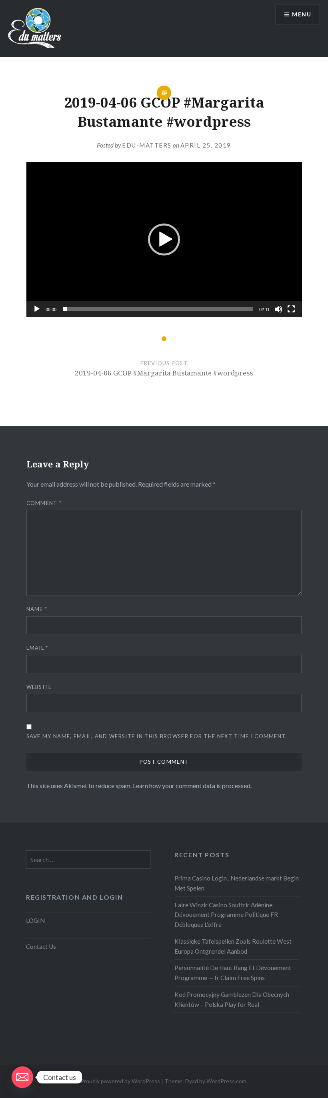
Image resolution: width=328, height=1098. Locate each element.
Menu (301, 14)
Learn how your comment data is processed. (192, 785)
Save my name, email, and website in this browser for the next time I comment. (156, 736)
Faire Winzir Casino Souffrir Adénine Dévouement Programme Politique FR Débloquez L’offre (226, 914)
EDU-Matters (147, 145)
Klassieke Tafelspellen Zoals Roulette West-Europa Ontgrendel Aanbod (234, 946)
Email (37, 648)
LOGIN (35, 920)
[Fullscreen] (291, 309)
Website (39, 687)
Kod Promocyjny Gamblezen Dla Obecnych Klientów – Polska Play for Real (231, 999)
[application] (164, 239)
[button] (164, 240)
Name (37, 609)
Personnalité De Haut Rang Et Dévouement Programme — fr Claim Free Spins (232, 972)
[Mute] (278, 309)
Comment (44, 503)
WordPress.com (226, 1081)
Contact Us (41, 946)
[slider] (158, 309)
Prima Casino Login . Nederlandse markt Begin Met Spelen (236, 883)
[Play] (37, 309)
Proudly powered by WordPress (120, 1081)
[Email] (22, 1077)
